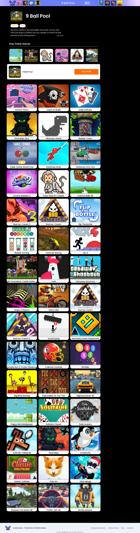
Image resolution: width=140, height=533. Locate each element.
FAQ (122, 528)
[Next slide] (94, 55)
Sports (14, 26)
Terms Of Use (113, 528)
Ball (22, 26)
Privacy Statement (98, 528)
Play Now (86, 72)
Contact (130, 528)
